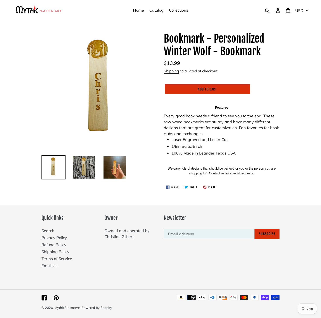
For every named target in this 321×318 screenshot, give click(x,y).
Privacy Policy (54, 237)
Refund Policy (53, 244)
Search (47, 230)
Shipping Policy (55, 251)
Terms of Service (56, 258)
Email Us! (49, 265)
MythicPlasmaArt (67, 308)
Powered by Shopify (96, 308)
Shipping (171, 71)
